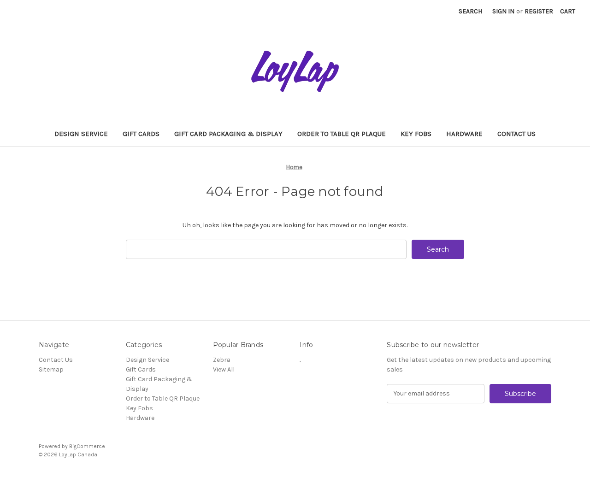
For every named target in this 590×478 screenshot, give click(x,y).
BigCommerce (87, 446)
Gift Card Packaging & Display (228, 134)
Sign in (503, 11)
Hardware (464, 134)
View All (224, 369)
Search (470, 11)
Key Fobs (416, 134)
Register (539, 11)
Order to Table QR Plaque (341, 134)
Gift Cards (141, 134)
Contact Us (516, 134)
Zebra (221, 360)
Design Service (81, 134)
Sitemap (51, 369)
